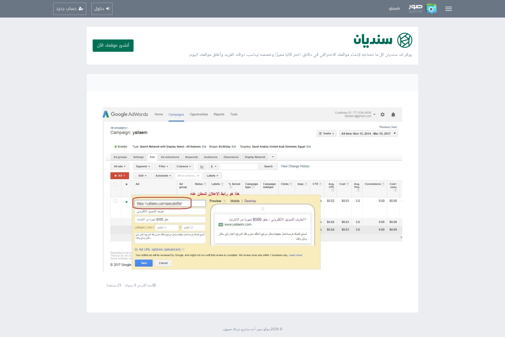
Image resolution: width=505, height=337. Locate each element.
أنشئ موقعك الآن (113, 45)
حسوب (227, 329)
